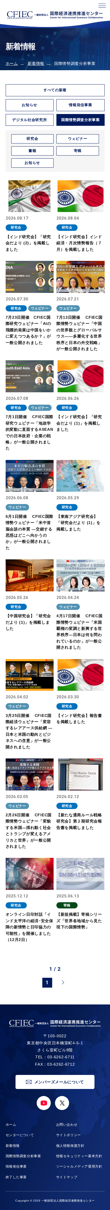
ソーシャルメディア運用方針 (79, 1166)
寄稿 (78, 151)
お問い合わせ (67, 1125)
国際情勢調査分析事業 (23, 1156)
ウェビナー (77, 138)
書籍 (32, 151)
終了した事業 (16, 1177)
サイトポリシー (68, 1135)
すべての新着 (55, 90)
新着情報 (36, 63)
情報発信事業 (80, 105)
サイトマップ (67, 1177)
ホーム (12, 63)
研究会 (32, 138)
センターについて (20, 1135)
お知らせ (29, 105)
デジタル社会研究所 (29, 120)
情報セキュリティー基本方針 (79, 1156)
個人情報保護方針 (70, 1146)
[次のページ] (63, 983)
